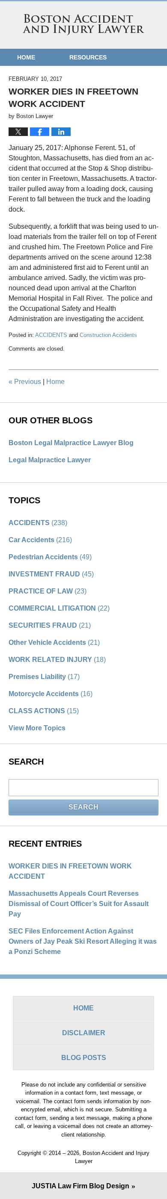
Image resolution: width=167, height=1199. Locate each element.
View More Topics (37, 728)
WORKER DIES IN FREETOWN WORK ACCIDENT (70, 871)
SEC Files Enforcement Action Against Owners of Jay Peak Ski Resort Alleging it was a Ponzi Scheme (83, 941)
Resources (88, 57)
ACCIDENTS (51, 335)
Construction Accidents (108, 335)
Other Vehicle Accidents (54, 642)
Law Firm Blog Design (80, 1186)
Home (26, 57)
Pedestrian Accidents (50, 557)
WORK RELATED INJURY (57, 659)
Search (83, 807)
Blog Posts (83, 1057)
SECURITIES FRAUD (50, 625)
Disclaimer (83, 1033)
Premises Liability (44, 676)
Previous (25, 381)
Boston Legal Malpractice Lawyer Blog (71, 442)
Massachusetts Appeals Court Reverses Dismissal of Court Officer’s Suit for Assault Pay (79, 904)
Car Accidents (40, 539)
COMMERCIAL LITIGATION (59, 608)
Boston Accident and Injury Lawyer (83, 24)
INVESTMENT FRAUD (51, 574)
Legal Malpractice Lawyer (50, 460)
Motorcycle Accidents (50, 693)
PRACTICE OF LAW (47, 591)
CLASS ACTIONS (44, 711)
